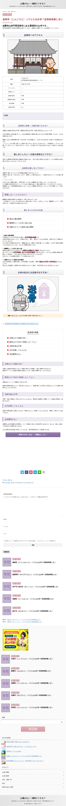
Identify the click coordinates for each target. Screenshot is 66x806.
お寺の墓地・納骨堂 (9, 482)
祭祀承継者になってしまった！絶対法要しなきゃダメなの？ (25, 761)
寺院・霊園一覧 (8, 480)
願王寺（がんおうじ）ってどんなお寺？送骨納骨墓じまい (32, 611)
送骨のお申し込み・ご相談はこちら (32, 435)
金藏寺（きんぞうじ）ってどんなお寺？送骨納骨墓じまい (31, 695)
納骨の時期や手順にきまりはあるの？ (18, 742)
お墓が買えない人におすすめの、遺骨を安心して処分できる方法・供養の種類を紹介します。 (33, 801)
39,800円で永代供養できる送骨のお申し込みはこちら (21, 324)
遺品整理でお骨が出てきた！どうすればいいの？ (21, 746)
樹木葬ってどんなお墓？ (14, 751)
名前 (5, 519)
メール (5, 526)
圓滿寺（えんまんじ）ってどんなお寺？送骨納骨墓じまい (31, 671)
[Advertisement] (33, 453)
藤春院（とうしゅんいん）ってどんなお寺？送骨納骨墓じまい (34, 562)
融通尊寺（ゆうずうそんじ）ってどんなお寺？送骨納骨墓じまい (34, 574)
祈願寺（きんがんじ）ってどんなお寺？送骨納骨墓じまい (24, 756)
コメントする (8, 179)
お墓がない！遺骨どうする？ (33, 3)
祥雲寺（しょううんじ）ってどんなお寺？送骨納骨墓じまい (32, 659)
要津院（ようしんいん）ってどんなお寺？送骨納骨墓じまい (32, 707)
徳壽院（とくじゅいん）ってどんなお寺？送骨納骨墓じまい (33, 599)
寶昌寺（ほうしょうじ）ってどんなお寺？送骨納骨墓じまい (24, 622)
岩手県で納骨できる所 (20, 482)
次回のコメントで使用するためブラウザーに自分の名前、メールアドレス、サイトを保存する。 (31, 541)
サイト (5, 533)
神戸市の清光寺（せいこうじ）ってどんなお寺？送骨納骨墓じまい (35, 587)
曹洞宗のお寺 (30, 482)
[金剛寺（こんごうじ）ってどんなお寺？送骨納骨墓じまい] (35, 472)
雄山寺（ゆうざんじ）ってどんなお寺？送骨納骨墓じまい (24, 619)
